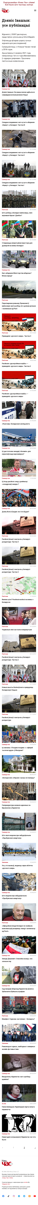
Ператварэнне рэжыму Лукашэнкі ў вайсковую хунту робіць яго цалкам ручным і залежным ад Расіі (19, 306)
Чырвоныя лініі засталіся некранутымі (17, 630)
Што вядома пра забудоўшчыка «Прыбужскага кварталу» (14, 897)
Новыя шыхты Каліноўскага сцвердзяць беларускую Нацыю (17, 688)
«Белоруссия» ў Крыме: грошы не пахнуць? (18, 778)
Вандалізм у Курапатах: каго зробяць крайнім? (16, 1078)
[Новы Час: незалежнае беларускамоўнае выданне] (10, 10)
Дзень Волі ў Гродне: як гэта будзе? (15, 512)
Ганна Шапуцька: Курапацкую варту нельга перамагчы (18, 1108)
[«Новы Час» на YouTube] (34, 1196)
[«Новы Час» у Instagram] (13, 1196)
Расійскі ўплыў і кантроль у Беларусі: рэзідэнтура (16, 719)
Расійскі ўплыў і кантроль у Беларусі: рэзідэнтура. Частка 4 (16, 540)
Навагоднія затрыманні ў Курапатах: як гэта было (19, 1138)
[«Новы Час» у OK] (29, 1196)
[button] (35, 10)
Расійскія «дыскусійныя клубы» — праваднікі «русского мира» (15, 395)
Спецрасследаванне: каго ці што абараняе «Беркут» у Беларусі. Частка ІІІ (18, 123)
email (25, 1182)
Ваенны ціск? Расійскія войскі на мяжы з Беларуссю (17, 601)
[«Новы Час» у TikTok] (8, 1196)
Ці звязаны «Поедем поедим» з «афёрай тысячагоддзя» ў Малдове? (17, 749)
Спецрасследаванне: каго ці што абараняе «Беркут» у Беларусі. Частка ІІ (18, 154)
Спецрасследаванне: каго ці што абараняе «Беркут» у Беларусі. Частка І (18, 184)
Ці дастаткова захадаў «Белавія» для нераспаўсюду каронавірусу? (16, 452)
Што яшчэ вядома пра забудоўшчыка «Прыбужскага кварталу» (16, 836)
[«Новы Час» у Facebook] (3, 1196)
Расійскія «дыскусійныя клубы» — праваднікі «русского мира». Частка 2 (16, 365)
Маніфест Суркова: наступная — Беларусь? (18, 1019)
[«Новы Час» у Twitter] (24, 1196)
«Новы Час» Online (7, 1178)
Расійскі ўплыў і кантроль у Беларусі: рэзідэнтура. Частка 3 (16, 570)
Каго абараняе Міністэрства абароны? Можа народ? (16, 274)
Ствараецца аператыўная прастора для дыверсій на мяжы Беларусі (17, 244)
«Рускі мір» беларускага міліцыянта (16, 424)
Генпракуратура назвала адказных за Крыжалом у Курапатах (16, 806)
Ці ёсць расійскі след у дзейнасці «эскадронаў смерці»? (14, 483)
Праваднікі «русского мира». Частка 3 (16, 336)
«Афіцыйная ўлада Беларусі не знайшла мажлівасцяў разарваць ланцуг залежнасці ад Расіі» (18, 928)
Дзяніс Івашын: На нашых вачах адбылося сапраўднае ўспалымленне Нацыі (18, 93)
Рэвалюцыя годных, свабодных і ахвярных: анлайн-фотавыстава (18, 1048)
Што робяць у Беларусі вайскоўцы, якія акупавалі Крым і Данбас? (17, 214)
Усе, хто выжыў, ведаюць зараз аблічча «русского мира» (17, 867)
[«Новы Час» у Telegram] (19, 1196)
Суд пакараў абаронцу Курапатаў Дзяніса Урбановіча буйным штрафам (18, 990)
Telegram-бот (6, 1184)
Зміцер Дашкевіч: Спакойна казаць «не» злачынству (17, 960)
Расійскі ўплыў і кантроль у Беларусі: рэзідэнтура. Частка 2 (16, 658)
